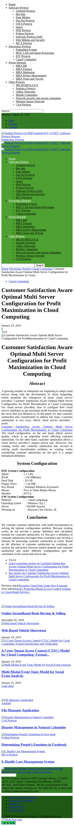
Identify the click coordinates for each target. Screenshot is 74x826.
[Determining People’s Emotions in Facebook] (28, 734)
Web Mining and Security (30, 39)
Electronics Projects (20, 46)
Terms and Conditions (21, 800)
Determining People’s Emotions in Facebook (33, 744)
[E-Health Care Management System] (23, 751)
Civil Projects (23, 104)
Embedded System (26, 49)
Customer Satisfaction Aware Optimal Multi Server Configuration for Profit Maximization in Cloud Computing (37, 428)
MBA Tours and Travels (29, 78)
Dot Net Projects (25, 20)
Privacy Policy (17, 810)
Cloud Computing (26, 59)
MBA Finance (24, 69)
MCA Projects (24, 43)
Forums (13, 123)
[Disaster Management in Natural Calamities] (27, 717)
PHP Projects (23, 30)
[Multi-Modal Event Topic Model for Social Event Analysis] (36, 664)
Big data (20, 14)
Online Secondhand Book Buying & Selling (33, 613)
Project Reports (17, 62)
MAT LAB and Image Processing (35, 52)
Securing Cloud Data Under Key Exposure (43, 585)
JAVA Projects (24, 23)
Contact (13, 127)
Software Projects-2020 (29, 36)
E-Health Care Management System (27, 761)
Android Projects (25, 10)
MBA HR (21, 65)
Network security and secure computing (38, 98)
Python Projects (25, 33)
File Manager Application (20, 710)
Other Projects (17, 82)
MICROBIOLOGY (27, 85)
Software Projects (19, 7)
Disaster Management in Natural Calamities (33, 727)
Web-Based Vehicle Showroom (23, 630)
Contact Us (15, 803)
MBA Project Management (31, 75)
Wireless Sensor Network (30, 101)
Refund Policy (17, 807)
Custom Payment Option (23, 797)
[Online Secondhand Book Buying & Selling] (27, 606)
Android (6, 703)
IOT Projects (23, 56)
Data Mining (23, 17)
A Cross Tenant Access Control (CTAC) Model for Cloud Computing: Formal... (35, 652)
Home (12, 4)
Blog (11, 120)
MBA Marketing (25, 72)
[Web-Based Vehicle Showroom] (20, 623)
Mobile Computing (26, 94)
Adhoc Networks (25, 91)
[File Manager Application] (17, 700)
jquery (19, 27)
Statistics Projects (25, 88)
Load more (7, 686)
